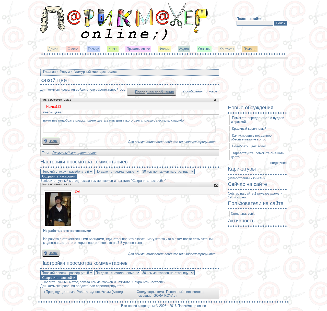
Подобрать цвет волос (249, 146)
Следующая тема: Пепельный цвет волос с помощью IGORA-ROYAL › (170, 293)
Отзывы (204, 49)
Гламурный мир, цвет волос (95, 72)
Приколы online (138, 49)
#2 (216, 185)
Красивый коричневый (249, 128)
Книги (113, 49)
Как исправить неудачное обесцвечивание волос (251, 137)
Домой (53, 49)
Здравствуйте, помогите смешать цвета (257, 155)
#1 (216, 100)
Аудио (184, 49)
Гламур (93, 49)
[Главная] (124, 39)
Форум (164, 49)
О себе (73, 49)
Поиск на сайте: (249, 19)
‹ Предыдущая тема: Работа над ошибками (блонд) (83, 292)
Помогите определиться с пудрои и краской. (257, 120)
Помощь (249, 49)
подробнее (278, 163)
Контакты (227, 49)
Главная (49, 72)
